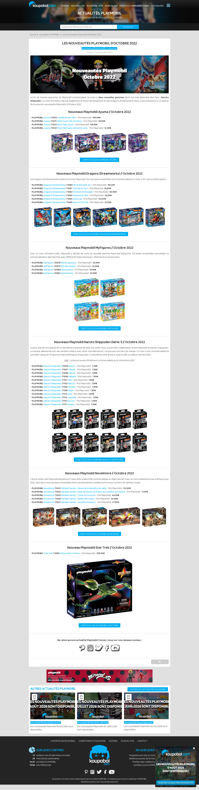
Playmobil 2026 (95, 5)
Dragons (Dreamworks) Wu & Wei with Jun (61, 184)
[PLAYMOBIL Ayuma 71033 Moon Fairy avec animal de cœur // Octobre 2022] (138, 153)
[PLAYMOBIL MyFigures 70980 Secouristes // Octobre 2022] (86, 322)
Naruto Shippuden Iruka (52, 393)
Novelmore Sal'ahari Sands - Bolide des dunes (63, 498)
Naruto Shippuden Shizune (53, 400)
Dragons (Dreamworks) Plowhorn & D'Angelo (62, 191)
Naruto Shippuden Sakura (53, 373)
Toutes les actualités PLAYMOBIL (148, 689)
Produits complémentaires (134, 5)
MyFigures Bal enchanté (52, 273)
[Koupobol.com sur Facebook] (107, 648)
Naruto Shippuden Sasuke (53, 369)
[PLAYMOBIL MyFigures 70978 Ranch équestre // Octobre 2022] (86, 298)
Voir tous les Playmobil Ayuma (99, 159)
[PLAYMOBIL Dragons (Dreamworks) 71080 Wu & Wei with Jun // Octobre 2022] (43, 228)
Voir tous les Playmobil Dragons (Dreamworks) (99, 234)
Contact (142, 740)
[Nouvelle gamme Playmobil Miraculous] (99, 681)
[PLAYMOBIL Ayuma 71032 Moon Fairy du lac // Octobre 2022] (114, 153)
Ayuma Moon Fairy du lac (53, 124)
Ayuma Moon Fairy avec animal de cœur (60, 128)
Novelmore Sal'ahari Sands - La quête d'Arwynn (64, 502)
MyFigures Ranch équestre (54, 262)
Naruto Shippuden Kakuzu (53, 383)
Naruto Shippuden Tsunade (54, 397)
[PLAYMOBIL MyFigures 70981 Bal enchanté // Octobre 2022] (113, 322)
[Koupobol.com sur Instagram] (90, 648)
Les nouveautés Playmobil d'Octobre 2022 (81, 34)
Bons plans (111, 5)
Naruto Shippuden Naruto (53, 366)
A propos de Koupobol (62, 740)
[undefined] (59, 430)
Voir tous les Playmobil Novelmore (99, 534)
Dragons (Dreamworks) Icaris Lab (57, 198)
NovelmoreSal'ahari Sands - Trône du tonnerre (63, 495)
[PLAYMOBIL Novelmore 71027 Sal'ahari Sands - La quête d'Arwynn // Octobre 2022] (154, 527)
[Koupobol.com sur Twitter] (99, 648)
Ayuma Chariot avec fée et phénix (57, 121)
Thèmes (65, 5)
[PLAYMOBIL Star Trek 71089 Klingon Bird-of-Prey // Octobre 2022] (99, 619)
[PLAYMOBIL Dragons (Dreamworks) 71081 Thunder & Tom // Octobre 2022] (62, 228)
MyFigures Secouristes (52, 269)
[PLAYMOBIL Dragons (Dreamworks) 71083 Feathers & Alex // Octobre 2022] (105, 228)
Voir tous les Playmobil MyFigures (99, 328)
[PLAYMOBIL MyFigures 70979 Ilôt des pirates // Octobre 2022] (113, 298)
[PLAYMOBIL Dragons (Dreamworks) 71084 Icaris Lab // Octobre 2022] (131, 228)
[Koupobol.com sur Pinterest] (82, 648)
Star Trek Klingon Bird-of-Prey (56, 553)
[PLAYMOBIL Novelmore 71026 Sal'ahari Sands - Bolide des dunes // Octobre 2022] (124, 527)
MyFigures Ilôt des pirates (54, 266)
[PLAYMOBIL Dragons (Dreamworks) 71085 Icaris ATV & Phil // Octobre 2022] (155, 228)
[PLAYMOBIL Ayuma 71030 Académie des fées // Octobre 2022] (62, 153)
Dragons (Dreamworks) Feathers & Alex (60, 195)
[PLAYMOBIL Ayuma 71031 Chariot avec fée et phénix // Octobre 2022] (87, 153)
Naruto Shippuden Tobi (52, 380)
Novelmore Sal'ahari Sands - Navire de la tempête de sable (69, 488)
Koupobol (44, 4)
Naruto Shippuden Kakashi (54, 376)
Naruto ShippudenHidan (53, 390)
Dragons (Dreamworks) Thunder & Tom (60, 188)
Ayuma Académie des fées (54, 117)
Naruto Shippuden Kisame (53, 404)
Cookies (113, 740)
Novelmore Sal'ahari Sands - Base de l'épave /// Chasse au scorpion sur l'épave (78, 491)
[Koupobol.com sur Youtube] (115, 648)
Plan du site (127, 740)
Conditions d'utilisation (92, 740)
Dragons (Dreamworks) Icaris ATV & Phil (60, 202)
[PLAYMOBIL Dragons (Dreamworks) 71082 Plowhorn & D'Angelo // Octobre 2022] (82, 228)
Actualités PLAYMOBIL (49, 34)
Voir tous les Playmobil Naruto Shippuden (99, 459)
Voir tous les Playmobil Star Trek (99, 625)
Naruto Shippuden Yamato (53, 386)
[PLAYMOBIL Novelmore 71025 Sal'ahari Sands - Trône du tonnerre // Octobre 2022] (94, 527)
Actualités (157, 5)
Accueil (33, 34)
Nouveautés (78, 5)
